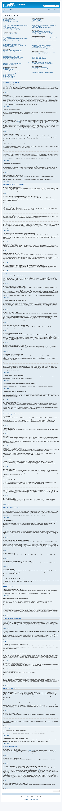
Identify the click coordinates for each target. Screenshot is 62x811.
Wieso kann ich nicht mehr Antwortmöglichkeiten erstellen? (13, 55)
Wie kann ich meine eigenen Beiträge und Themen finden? (42, 48)
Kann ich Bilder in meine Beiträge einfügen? (11, 71)
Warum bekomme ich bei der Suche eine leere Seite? (41, 46)
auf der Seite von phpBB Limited (17, 753)
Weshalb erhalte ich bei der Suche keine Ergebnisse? (41, 45)
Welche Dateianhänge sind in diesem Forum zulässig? (41, 62)
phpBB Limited (52, 226)
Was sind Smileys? (6, 70)
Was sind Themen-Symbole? (8, 77)
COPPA (18, 121)
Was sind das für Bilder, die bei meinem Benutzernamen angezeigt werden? (16, 41)
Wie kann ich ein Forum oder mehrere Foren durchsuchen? (42, 44)
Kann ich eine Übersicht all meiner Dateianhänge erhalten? (42, 63)
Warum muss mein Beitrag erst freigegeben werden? (12, 63)
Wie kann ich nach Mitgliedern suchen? (39, 47)
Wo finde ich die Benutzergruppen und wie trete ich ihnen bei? (43, 22)
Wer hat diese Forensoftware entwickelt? (39, 67)
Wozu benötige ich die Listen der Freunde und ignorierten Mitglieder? (44, 37)
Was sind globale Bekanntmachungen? (10, 73)
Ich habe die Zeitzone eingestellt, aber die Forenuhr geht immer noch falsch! (15, 39)
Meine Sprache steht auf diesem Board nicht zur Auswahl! (13, 40)
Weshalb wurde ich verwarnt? (8, 59)
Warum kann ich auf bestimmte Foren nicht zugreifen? (13, 57)
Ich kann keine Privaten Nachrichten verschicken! (41, 31)
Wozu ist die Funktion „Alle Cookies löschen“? (11, 29)
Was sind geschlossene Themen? (9, 76)
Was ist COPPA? (6, 20)
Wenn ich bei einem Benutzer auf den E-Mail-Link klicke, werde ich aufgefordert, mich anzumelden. (15, 46)
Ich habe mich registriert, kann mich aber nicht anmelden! (13, 22)
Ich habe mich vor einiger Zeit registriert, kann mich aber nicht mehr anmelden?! (15, 26)
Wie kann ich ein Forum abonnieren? (38, 57)
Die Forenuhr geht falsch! (7, 37)
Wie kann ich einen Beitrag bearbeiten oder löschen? (12, 51)
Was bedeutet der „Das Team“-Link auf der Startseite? (41, 27)
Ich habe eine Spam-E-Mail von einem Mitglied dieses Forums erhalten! (44, 33)
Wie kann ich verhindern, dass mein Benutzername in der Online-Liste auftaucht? (15, 35)
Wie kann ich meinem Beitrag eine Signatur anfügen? (12, 52)
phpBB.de (5, 228)
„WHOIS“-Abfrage (43, 769)
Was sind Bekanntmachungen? (8, 74)
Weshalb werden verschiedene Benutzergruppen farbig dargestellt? (44, 25)
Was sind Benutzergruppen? (37, 21)
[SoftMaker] (9, 4)
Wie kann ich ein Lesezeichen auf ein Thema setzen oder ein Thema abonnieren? (44, 56)
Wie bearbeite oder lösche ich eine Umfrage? (11, 56)
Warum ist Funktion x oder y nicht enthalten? (40, 68)
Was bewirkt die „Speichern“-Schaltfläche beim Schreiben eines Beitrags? (16, 62)
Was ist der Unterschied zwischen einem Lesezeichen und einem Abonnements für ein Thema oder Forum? (43, 53)
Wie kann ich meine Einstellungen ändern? (10, 33)
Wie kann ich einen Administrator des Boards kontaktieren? (42, 72)
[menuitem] (11, 10)
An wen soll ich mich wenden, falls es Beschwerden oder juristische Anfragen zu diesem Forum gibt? (44, 70)
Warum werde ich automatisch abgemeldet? (11, 28)
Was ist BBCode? (6, 68)
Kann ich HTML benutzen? (8, 69)
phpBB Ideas (11, 761)
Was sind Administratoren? (36, 19)
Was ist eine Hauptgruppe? (36, 26)
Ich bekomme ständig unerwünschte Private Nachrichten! (42, 32)
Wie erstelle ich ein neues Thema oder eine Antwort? (12, 50)
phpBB (27, 796)
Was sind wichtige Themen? (8, 75)
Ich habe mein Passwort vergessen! (9, 27)
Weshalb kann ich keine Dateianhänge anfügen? (11, 58)
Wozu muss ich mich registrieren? (9, 19)
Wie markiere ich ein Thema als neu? (9, 64)
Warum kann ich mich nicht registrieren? (10, 21)
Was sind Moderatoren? (36, 20)
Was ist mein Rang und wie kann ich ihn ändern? (12, 44)
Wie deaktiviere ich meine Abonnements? (39, 58)
